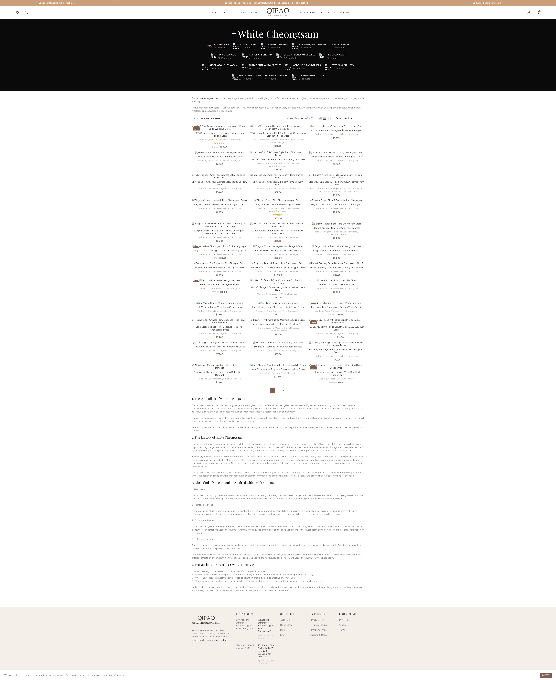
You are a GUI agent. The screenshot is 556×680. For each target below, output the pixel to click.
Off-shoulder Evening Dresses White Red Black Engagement (337, 373)
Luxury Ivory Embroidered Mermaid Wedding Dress (278, 324)
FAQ (282, 635)
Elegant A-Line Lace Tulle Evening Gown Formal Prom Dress (336, 183)
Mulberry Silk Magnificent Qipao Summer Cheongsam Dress (336, 351)
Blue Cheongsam (265, 208)
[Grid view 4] (329, 118)
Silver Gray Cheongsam (327, 191)
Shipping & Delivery (319, 635)
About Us (285, 620)
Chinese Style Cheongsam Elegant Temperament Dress (278, 183)
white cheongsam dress (208, 98)
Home (195, 118)
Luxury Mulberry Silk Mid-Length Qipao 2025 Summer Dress (336, 328)
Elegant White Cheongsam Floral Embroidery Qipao (219, 250)
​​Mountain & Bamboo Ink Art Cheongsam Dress (278, 346)
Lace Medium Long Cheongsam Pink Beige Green (278, 307)
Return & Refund (318, 625)
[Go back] (234, 33)
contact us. (221, 640)
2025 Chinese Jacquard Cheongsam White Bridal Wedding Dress (219, 134)
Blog (282, 630)
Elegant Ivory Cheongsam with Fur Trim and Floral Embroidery (278, 232)
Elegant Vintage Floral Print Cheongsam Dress (336, 228)
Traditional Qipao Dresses (291, 139)
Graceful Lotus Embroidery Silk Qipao (336, 284)
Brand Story (286, 625)
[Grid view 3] (324, 118)
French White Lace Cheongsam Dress (219, 284)
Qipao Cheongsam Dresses (265, 139)
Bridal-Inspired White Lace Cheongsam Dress (219, 156)
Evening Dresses (337, 188)
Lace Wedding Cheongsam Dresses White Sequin (336, 307)
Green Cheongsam (266, 163)
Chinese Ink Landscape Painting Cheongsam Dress (337, 156)
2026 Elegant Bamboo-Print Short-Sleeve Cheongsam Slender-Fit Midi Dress (278, 134)
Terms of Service (318, 630)
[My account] (529, 12)
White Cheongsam (232, 139)
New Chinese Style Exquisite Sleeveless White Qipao (278, 369)
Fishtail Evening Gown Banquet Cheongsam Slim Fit (336, 267)
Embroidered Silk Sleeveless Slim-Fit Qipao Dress (219, 267)
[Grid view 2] (320, 118)
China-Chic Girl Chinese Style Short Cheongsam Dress (278, 159)
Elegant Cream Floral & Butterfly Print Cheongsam (336, 204)
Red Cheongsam (354, 188)
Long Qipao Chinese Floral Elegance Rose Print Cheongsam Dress (219, 328)
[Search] (26, 12)
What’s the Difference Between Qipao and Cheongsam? (266, 625)
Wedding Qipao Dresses (210, 139)
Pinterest (344, 620)
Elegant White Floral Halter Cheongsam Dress (336, 250)
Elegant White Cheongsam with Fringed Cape (278, 250)
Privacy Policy (317, 620)
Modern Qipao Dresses (287, 163)
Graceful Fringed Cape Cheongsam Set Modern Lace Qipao (278, 289)
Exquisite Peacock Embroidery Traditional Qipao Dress (278, 267)
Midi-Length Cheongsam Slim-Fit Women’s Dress (219, 346)
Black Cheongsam (319, 188)
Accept (546, 675)
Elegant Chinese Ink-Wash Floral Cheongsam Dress (220, 204)
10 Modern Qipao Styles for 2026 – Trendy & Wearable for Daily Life (266, 651)
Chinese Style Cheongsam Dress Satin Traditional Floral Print (219, 183)
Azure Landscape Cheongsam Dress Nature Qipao (336, 130)
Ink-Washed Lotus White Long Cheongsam (219, 307)
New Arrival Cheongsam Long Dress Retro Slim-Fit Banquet (219, 373)
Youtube (343, 625)
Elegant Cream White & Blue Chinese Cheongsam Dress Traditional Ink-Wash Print (219, 232)
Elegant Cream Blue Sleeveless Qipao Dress (278, 204)
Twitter (342, 630)
